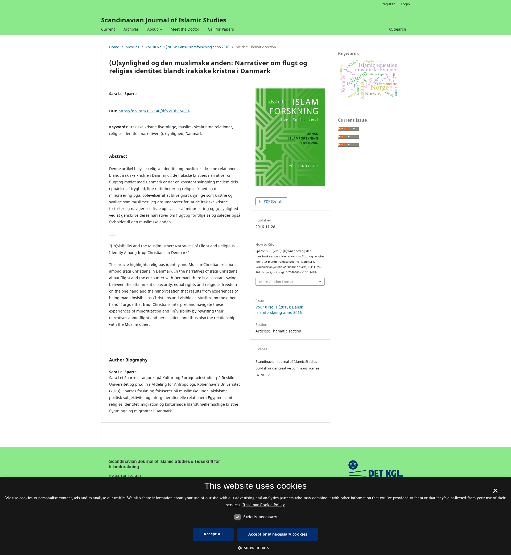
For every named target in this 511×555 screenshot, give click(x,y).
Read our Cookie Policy (263, 505)
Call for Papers (221, 29)
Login (405, 4)
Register (388, 4)
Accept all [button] (213, 533)
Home (114, 46)
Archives (131, 29)
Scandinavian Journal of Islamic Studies (163, 19)
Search (399, 29)
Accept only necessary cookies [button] (277, 534)
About (153, 29)
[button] (255, 548)
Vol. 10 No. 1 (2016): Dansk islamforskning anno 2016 (187, 46)
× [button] (495, 492)
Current (108, 29)
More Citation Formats (277, 281)
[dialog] (255, 516)
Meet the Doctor (185, 29)
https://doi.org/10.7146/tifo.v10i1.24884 (154, 110)
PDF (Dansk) (273, 201)
